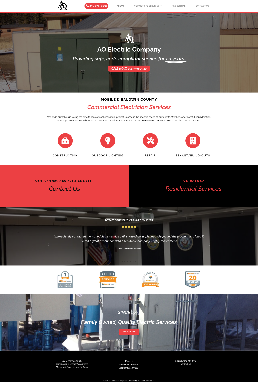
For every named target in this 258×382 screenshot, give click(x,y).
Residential (179, 6)
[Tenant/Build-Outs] (193, 141)
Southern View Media (147, 381)
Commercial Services (146, 6)
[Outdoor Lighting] (108, 141)
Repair (150, 155)
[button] (48, 244)
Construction (65, 155)
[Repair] (150, 141)
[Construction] (65, 141)
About (120, 6)
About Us (129, 331)
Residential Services (128, 368)
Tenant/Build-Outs (193, 155)
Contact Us (202, 6)
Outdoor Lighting (108, 155)
